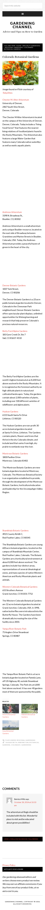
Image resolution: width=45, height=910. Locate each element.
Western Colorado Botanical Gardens (19, 586)
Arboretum (23, 742)
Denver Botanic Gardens (14, 285)
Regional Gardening (26, 740)
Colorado (16, 745)
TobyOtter (7, 92)
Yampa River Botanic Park (14, 628)
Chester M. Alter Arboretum (15, 99)
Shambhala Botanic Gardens (15, 530)
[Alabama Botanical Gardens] (29, 708)
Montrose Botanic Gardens (15, 453)
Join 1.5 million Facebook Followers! (21, 839)
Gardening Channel (22, 25)
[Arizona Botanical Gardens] (10, 708)
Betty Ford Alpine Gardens (14, 331)
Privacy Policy (8, 865)
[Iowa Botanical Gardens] (10, 725)
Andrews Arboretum (12, 212)
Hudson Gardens (10, 411)
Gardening (26, 745)
